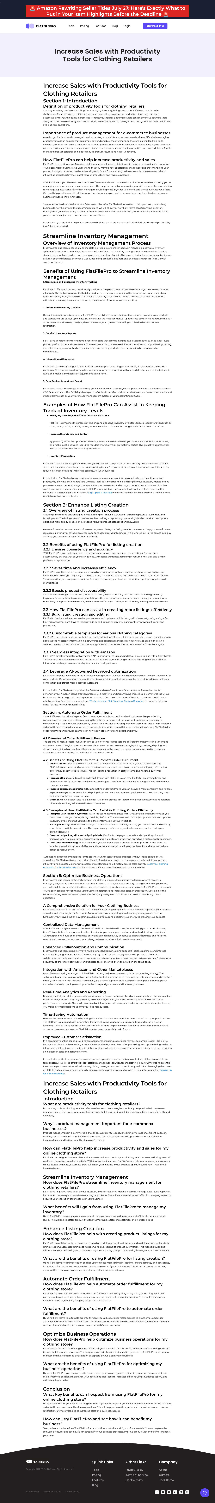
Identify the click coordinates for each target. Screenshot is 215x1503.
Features (100, 26)
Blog (115, 26)
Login (127, 26)
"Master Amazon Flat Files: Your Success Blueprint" (116, 701)
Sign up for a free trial (100, 492)
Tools (70, 26)
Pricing (84, 26)
